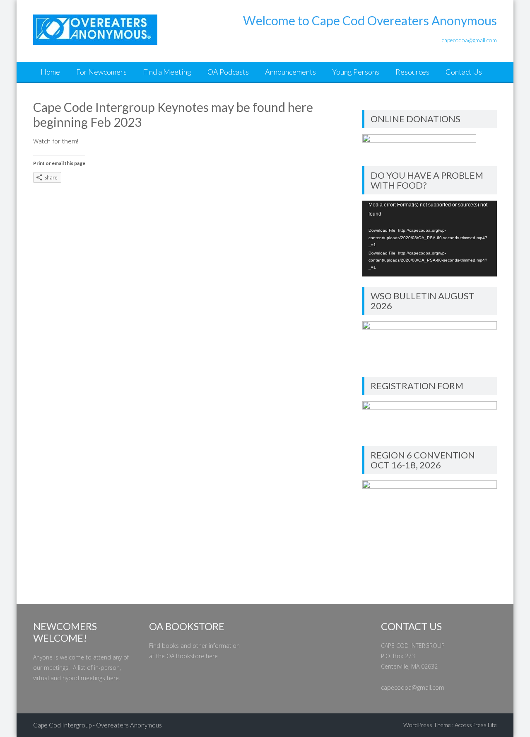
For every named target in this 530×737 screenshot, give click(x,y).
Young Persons (355, 71)
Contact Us (464, 71)
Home (50, 71)
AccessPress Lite (476, 724)
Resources (412, 71)
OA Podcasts (228, 71)
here (113, 678)
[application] (429, 238)
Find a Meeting (167, 71)
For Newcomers (101, 71)
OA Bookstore (185, 656)
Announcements (290, 71)
